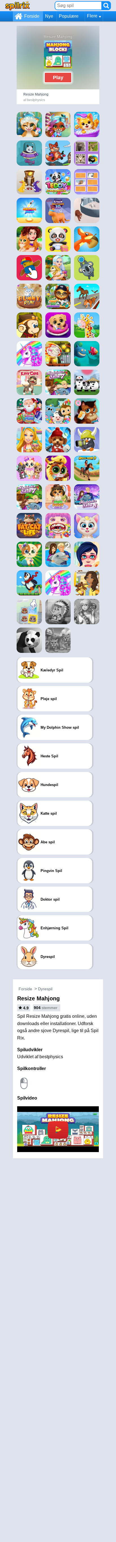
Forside (31, 16)
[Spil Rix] (17, 5)
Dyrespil (45, 989)
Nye (49, 16)
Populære (69, 16)
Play (58, 77)
